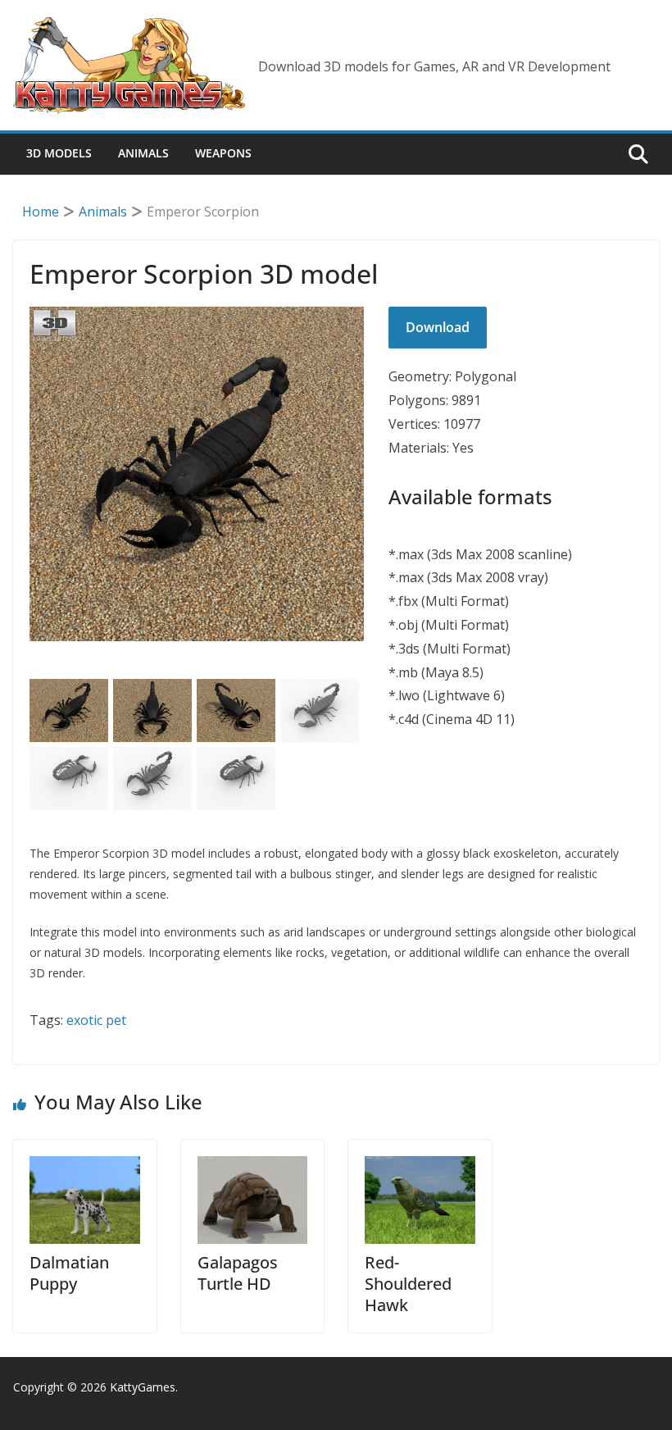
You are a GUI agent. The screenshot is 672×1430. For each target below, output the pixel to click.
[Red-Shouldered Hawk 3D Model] (420, 1200)
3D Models (59, 153)
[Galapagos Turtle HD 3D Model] (253, 1200)
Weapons (223, 153)
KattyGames (142, 1387)
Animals (143, 153)
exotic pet (96, 1020)
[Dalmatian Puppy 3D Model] (85, 1200)
